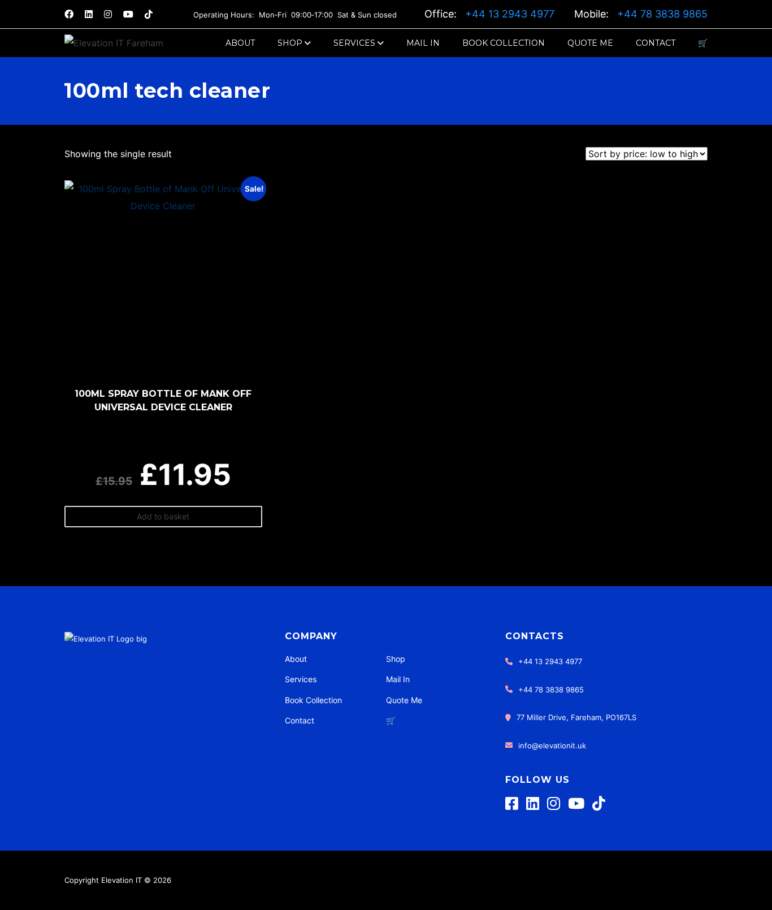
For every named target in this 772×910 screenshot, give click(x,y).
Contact (655, 43)
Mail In (423, 43)
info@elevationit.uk (552, 745)
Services (354, 43)
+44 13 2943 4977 (511, 14)
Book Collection (503, 43)
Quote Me (590, 43)
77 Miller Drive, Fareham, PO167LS (576, 717)
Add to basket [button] (163, 516)
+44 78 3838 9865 (662, 14)
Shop (289, 43)
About (240, 43)
